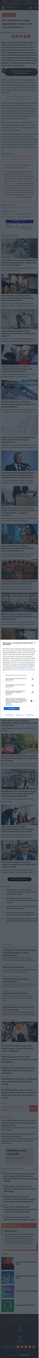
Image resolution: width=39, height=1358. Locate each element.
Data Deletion (9, 715)
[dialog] (19, 679)
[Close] (35, 643)
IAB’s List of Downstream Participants (21, 669)
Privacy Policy (30, 715)
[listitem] (19, 675)
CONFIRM (11, 708)
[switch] (32, 679)
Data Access (19, 715)
